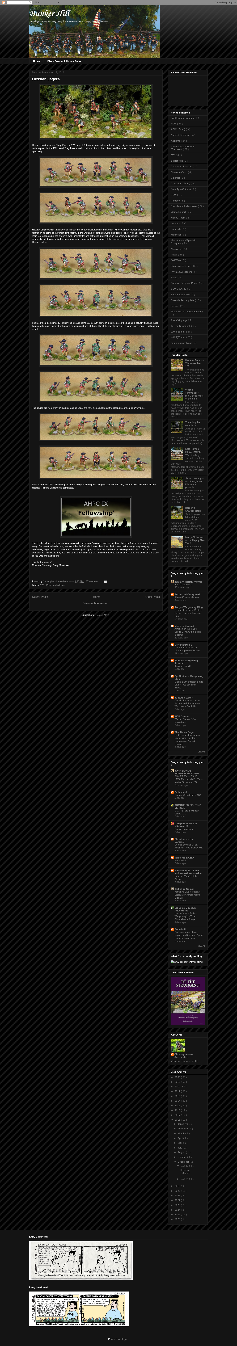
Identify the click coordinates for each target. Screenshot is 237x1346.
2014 (178, 1100)
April (180, 1138)
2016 (178, 1110)
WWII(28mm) (178, 337)
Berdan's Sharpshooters (193, 509)
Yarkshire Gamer (184, 888)
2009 (178, 1077)
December (184, 1161)
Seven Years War (181, 294)
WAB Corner (182, 716)
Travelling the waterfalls (192, 424)
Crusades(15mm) (181, 183)
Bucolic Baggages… (185, 829)
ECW (174, 195)
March (181, 1133)
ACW (174, 123)
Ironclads (176, 229)
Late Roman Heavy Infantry (193, 450)
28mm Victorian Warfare (188, 581)
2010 (178, 1081)
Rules (174, 277)
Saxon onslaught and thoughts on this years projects (194, 482)
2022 (178, 1200)
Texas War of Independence (186, 311)
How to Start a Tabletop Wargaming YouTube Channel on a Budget (186, 916)
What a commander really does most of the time (194, 394)
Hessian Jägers (46, 79)
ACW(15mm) (178, 129)
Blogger (124, 1339)
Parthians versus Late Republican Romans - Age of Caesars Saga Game (189, 935)
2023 (178, 1205)
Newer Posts (40, 596)
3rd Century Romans (182, 118)
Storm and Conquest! (187, 594)
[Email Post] (105, 581)
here (139, 543)
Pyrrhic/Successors (182, 271)
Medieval (176, 234)
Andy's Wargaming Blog (189, 607)
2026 (178, 1219)
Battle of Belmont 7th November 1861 (194, 363)
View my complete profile (184, 1061)
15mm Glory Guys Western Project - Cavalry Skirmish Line (188, 613)
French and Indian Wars (184, 206)
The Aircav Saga (184, 732)
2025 (178, 1214)
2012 (178, 1091)
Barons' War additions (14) (188, 795)
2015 (178, 1105)
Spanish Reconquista (183, 300)
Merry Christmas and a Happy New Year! (195, 540)
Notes (174, 254)
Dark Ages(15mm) (181, 189)
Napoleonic (177, 249)
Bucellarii (180, 929)
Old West (176, 260)
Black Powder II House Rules (64, 61)
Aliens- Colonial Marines (187, 597)
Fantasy (175, 200)
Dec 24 (185, 1178)
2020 (178, 1190)
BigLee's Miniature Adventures (186, 909)
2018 (178, 1119)
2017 (178, 1115)
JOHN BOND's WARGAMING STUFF (187, 772)
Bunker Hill (49, 14)
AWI (42, 585)
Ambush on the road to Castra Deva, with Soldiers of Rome (188, 632)
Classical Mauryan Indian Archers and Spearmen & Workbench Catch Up (187, 703)
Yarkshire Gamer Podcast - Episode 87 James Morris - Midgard (188, 894)
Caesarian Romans (182, 166)
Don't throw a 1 (183, 644)
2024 (178, 1209)
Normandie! (180, 860)
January (182, 1123)
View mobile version (95, 603)
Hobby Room (178, 217)
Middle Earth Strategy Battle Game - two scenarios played (189, 684)
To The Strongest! (181, 326)
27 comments (93, 581)
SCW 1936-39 (179, 288)
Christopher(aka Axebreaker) (57, 581)
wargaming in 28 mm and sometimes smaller (188, 872)
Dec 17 (185, 1165)
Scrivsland (181, 792)
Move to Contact (184, 626)
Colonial (175, 177)
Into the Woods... (183, 584)
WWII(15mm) (178, 331)
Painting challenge (55, 585)
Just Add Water (183, 697)
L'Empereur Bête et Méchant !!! (186, 825)
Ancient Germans (181, 135)
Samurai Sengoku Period (185, 283)
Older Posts (152, 596)
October (182, 1157)
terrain (175, 306)
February (183, 1128)
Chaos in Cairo (179, 172)
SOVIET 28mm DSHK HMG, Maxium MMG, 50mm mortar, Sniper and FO (189, 779)
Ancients (176, 140)
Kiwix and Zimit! (183, 666)
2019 (178, 1186)
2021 (178, 1195)
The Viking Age (179, 320)
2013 (178, 1096)
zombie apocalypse (182, 343)
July (180, 1147)
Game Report (179, 212)
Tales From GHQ (184, 857)
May (180, 1142)
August (182, 1152)
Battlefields (177, 160)
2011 (178, 1086)
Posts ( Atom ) (103, 615)
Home (36, 61)
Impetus (175, 223)
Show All (201, 752)
